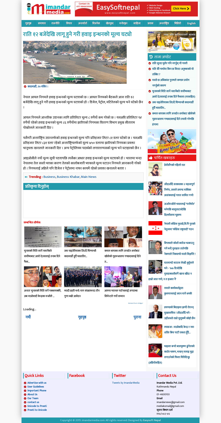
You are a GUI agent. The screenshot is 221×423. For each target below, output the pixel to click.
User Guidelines (36, 387)
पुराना (137, 317)
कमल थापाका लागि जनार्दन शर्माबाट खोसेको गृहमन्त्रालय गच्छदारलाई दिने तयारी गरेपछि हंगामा (173, 119)
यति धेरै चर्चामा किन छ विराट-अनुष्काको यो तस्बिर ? (173, 72)
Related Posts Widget (135, 303)
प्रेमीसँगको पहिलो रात (174, 165)
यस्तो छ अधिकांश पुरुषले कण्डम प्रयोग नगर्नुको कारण (170, 83)
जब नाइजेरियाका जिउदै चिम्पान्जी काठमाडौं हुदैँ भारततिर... (173, 105)
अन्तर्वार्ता (82, 23)
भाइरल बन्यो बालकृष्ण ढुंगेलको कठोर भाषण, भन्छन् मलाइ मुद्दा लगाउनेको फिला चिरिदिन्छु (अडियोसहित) (171, 354)
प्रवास (150, 23)
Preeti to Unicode (37, 410)
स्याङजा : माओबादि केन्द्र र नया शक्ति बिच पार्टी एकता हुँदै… (179, 330)
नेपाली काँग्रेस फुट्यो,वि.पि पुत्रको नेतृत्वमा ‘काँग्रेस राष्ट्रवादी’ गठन (179, 227)
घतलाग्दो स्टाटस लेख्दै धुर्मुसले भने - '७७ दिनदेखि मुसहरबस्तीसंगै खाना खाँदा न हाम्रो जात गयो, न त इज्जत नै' (171, 271)
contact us (33, 402)
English (191, 23)
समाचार (42, 23)
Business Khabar (68, 177)
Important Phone (37, 390)
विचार (69, 23)
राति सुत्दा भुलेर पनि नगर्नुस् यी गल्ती (169, 63)
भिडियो (177, 23)
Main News (88, 177)
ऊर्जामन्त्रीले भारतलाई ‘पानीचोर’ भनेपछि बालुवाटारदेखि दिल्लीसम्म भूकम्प (179, 209)
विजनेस (96, 23)
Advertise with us (37, 383)
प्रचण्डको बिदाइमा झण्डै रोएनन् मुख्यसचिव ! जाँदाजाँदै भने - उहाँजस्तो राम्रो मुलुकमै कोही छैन (179, 313)
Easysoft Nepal (152, 420)
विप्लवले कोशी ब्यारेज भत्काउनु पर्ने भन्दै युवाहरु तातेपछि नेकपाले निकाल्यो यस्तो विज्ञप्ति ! (179, 248)
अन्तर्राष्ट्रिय (164, 23)
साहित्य (137, 23)
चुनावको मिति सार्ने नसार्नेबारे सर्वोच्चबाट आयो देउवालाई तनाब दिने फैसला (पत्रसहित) (173, 94)
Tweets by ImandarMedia (125, 383)
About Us (32, 394)
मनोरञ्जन (123, 23)
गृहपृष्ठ (28, 23)
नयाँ (28, 317)
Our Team (33, 398)
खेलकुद (110, 23)
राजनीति (55, 23)
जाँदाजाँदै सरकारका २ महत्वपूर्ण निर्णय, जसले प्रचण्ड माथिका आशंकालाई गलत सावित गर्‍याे (179, 190)
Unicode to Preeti (37, 406)
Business (49, 177)
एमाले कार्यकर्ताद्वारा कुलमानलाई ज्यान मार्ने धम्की (178, 291)
